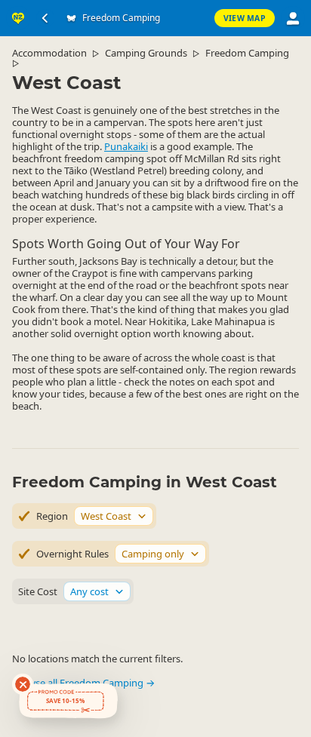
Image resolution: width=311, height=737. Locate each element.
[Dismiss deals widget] (22, 684)
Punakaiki (126, 146)
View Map (244, 18)
